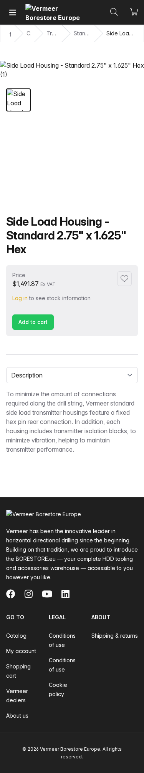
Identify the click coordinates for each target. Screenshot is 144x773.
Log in (20, 298)
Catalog (16, 635)
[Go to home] (54, 12)
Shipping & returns (114, 635)
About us (17, 715)
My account (21, 651)
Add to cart (33, 322)
